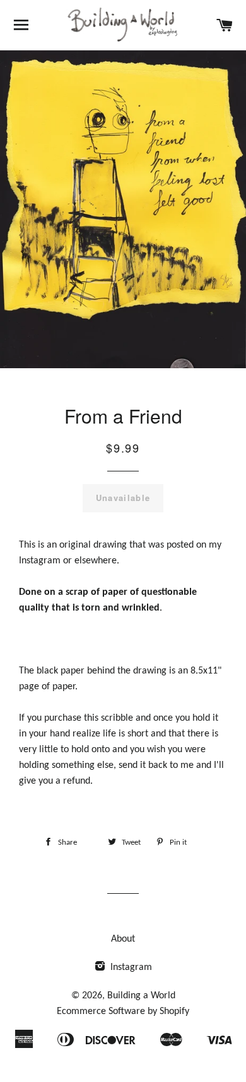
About (123, 939)
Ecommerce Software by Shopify (123, 1011)
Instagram (130, 967)
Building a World (141, 996)
